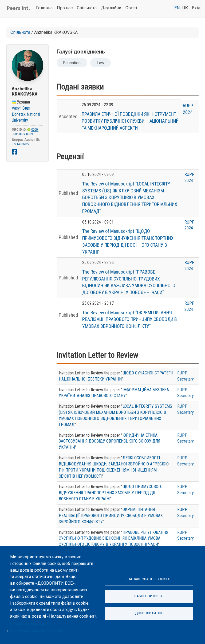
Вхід (196, 7)
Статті (131, 7)
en (177, 7)
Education (72, 62)
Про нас (65, 7)
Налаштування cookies (149, 579)
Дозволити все (149, 613)
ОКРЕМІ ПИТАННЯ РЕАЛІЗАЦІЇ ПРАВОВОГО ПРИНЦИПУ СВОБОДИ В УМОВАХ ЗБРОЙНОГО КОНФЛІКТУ (111, 515)
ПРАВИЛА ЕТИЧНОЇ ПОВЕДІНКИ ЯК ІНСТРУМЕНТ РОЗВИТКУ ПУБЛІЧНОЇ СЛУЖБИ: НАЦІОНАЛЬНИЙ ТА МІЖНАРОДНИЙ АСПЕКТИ (130, 120)
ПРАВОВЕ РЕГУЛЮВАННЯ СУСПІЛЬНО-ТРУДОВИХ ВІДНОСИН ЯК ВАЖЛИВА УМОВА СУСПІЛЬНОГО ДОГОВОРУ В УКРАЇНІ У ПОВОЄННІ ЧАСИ (113, 538)
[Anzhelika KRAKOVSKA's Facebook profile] (14, 152)
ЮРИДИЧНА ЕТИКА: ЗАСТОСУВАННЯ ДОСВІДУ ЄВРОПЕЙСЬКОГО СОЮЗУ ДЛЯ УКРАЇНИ (109, 441)
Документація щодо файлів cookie (36, 631)
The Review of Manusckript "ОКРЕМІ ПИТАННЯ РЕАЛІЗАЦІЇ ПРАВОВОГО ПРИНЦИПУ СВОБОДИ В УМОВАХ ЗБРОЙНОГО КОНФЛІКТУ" (129, 319)
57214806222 (20, 144)
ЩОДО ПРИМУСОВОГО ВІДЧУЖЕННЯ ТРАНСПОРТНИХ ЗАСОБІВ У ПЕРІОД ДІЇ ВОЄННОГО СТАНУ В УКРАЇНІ (111, 492)
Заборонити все (149, 596)
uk (185, 7)
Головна (44, 7)
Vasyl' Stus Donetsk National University (26, 114)
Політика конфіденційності (30, 624)
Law (100, 62)
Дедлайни (111, 7)
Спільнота (87, 7)
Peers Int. (18, 8)
